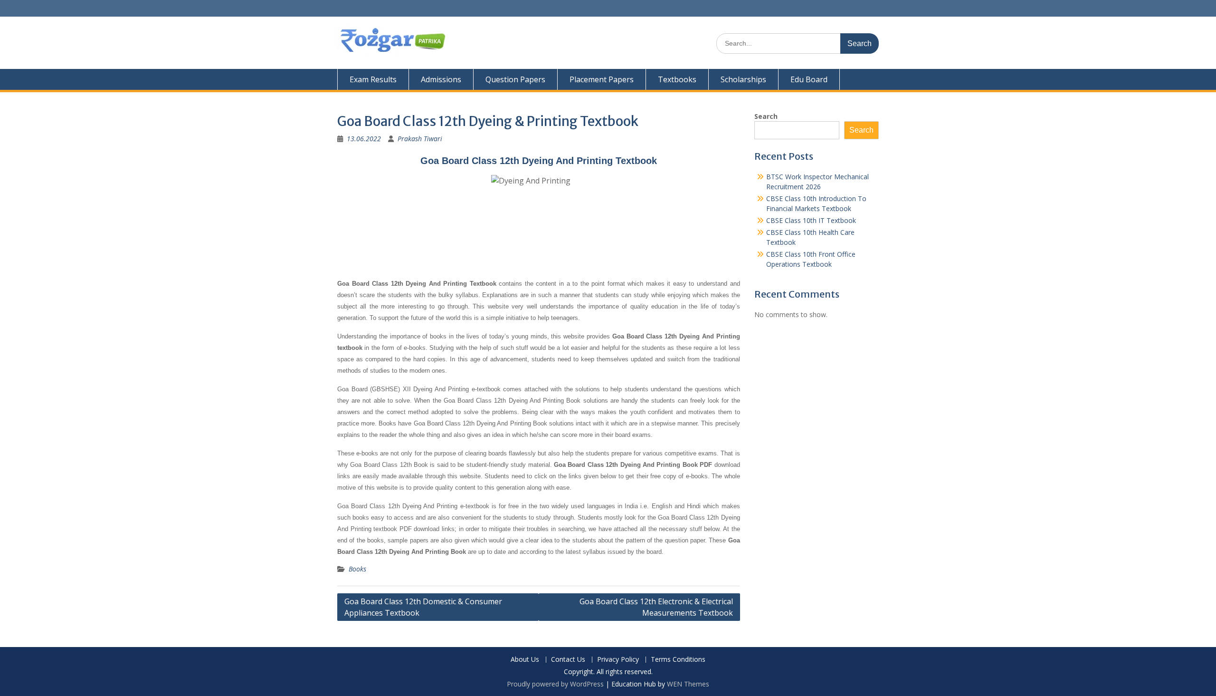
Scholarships (743, 79)
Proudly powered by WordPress (555, 683)
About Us (525, 660)
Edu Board (808, 79)
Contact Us (568, 660)
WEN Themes (688, 683)
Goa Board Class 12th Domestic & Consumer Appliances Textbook (423, 607)
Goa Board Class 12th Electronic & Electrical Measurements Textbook (656, 607)
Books (357, 568)
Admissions (441, 79)
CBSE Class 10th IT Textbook (811, 220)
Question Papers (515, 79)
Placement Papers (602, 79)
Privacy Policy (618, 660)
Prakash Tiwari (420, 138)
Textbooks (677, 79)
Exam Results (373, 79)
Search (766, 116)
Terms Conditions (678, 660)
